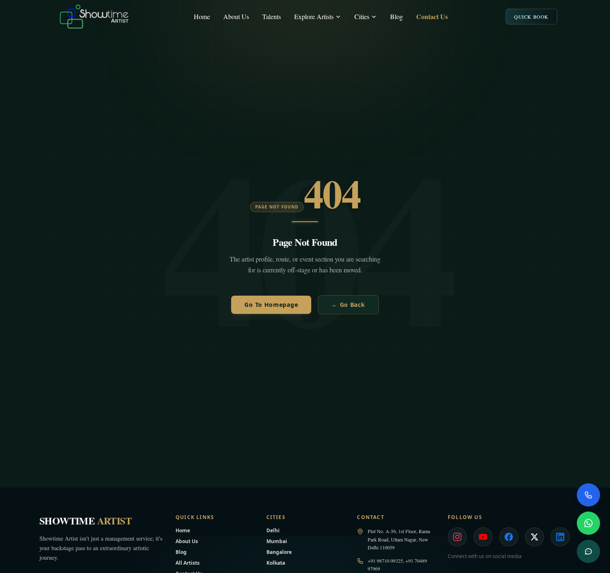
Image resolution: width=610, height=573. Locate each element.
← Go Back (348, 305)
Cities (361, 16)
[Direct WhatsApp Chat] (588, 523)
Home (202, 16)
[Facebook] (508, 536)
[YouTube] (483, 536)
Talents (271, 16)
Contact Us (432, 16)
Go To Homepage (271, 305)
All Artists (188, 562)
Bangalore (279, 552)
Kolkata (275, 562)
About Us (236, 16)
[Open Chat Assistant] (588, 551)
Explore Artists (314, 16)
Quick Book (531, 16)
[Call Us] (588, 495)
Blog (396, 16)
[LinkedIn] (560, 536)
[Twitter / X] (534, 536)
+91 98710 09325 (385, 560)
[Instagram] (457, 536)
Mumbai (276, 541)
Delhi (273, 530)
